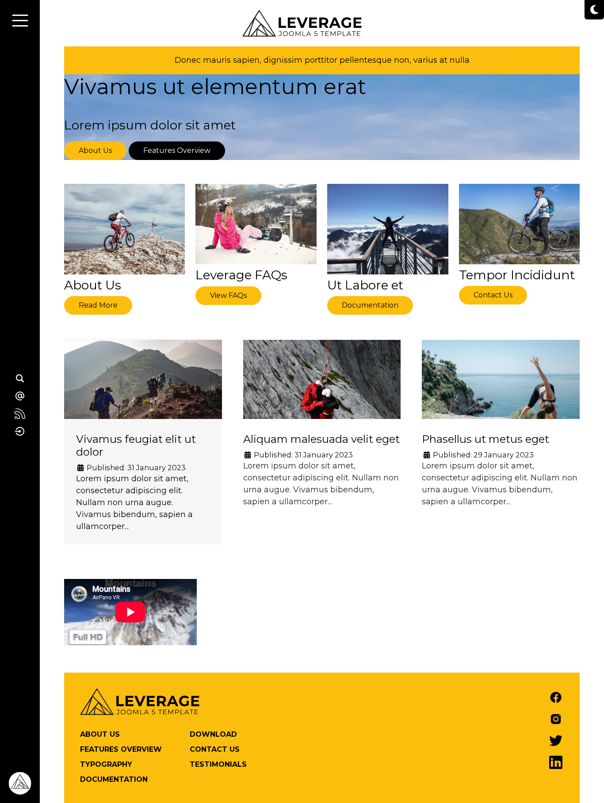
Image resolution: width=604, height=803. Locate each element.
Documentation (370, 305)
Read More (98, 305)
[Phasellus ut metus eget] (501, 392)
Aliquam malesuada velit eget (321, 439)
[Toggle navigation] (20, 20)
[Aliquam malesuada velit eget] (322, 399)
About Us (95, 150)
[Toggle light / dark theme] (594, 9)
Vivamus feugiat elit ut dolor (136, 445)
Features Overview (176, 150)
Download (213, 734)
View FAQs (228, 295)
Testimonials (218, 764)
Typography (106, 764)
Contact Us (493, 295)
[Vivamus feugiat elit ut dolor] (143, 392)
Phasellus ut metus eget (485, 439)
